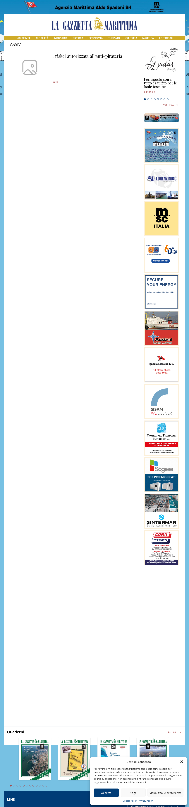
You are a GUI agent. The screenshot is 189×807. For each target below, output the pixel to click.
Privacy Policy (146, 800)
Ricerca (78, 38)
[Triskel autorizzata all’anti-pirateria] (30, 67)
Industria (60, 38)
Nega (133, 793)
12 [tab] (46, 785)
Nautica (148, 38)
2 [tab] (148, 99)
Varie (56, 81)
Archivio (172, 732)
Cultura (131, 38)
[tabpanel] (161, 87)
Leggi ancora (161, 87)
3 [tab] (151, 99)
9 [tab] (37, 785)
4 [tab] (155, 99)
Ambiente (24, 38)
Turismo (114, 38)
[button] (181, 762)
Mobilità (42, 38)
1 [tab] (145, 99)
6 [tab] (161, 99)
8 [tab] (168, 99)
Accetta (106, 793)
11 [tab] (43, 785)
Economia (96, 38)
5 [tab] (158, 99)
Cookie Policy (130, 800)
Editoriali (166, 38)
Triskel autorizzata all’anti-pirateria (87, 56)
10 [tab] (40, 785)
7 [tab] (164, 99)
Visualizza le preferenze (165, 793)
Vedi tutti (168, 104)
